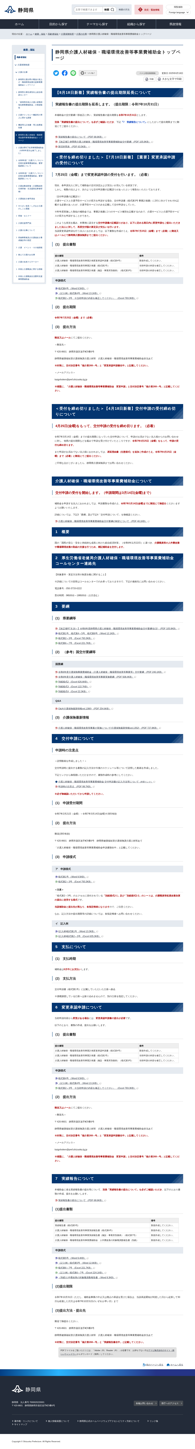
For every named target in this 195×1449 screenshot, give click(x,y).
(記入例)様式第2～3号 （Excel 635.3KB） (79, 936)
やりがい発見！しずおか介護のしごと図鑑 (30, 207)
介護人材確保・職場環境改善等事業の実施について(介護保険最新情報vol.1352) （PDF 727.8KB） (108, 728)
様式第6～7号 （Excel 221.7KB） (75, 643)
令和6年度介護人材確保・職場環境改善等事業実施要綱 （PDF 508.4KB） (96, 677)
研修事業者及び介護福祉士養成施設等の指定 (30, 238)
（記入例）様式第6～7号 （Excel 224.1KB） (81, 1272)
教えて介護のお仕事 (26, 255)
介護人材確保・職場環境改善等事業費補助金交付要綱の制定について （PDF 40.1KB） (102, 521)
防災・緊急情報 (151, 10)
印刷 (152, 79)
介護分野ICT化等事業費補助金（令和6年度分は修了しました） (31, 150)
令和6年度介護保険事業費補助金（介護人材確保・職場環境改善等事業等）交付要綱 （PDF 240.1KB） (110, 672)
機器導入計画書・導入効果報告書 (30, 126)
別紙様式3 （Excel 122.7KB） (73, 686)
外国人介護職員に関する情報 (30, 269)
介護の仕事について (26, 230)
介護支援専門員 (24, 223)
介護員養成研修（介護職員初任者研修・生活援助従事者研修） (30, 189)
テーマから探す (97, 24)
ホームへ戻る (176, 1365)
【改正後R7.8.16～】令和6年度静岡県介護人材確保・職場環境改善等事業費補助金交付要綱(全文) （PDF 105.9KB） (117, 628)
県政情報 (175, 24)
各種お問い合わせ (144, 1403)
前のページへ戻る (154, 1365)
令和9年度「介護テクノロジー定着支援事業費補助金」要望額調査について (30, 176)
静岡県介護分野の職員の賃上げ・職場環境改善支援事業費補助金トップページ (30, 82)
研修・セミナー (24, 216)
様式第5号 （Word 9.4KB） (72, 1258)
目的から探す (58, 24)
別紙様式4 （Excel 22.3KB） (73, 691)
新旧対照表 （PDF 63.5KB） (73, 146)
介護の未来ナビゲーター (28, 262)
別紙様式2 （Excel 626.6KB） (73, 682)
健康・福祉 (40, 34)
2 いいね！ (90, 73)
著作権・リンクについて (26, 1421)
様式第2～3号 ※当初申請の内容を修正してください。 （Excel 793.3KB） (97, 298)
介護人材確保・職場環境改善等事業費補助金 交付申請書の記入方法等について (105, 781)
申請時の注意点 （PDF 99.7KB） (75, 786)
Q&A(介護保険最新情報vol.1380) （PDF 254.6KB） (84, 708)
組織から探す (136, 24)
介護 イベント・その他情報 (30, 247)
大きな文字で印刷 (172, 78)
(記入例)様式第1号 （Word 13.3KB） (77, 931)
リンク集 (154, 1421)
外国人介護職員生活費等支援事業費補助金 (30, 277)
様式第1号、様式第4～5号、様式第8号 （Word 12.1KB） (87, 633)
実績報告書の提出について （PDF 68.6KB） (81, 137)
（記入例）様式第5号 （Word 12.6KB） (78, 1263)
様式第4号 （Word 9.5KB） (72, 288)
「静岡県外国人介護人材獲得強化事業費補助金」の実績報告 (30, 105)
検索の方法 (124, 9)
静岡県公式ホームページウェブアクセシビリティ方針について (109, 1421)
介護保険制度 (67, 34)
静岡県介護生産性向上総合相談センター (30, 93)
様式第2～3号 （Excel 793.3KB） (75, 638)
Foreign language (177, 12)
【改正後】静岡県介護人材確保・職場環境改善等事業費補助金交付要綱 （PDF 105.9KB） (104, 142)
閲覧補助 (178, 7)
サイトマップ (20, 1424)
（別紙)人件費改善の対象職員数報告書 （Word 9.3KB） (86, 1277)
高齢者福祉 (53, 34)
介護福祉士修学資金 (26, 199)
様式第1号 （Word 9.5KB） (72, 877)
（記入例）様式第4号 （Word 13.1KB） (78, 293)
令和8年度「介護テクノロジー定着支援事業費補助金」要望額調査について (30, 163)
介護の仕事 (81, 34)
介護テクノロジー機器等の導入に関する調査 (30, 116)
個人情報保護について (58, 1421)
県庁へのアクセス (170, 1403)
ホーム (19, 24)
